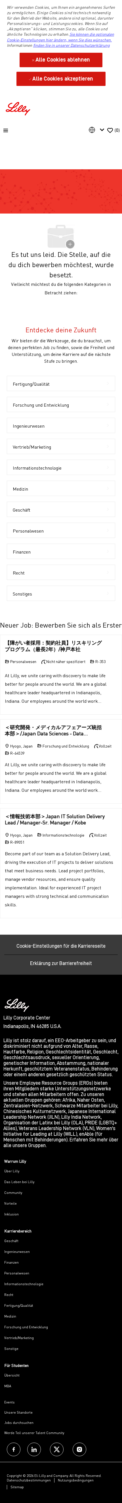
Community (13, 1192)
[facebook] (13, 1449)
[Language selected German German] (98, 129)
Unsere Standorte (18, 1412)
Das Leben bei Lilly (19, 1182)
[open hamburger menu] (5, 130)
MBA (7, 1386)
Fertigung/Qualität (18, 1305)
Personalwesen (16, 1273)
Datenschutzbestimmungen (29, 1480)
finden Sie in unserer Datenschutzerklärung (71, 45)
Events (9, 1402)
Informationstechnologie (23, 1284)
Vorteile (10, 1203)
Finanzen (11, 1262)
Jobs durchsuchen (18, 1422)
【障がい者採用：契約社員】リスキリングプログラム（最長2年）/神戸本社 (53, 645)
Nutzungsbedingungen (76, 1480)
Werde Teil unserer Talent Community (34, 1433)
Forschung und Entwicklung (26, 1327)
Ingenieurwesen (17, 1251)
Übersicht (12, 1375)
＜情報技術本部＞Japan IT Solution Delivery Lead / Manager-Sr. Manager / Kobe (55, 819)
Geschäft (11, 1241)
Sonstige (11, 1348)
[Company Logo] (19, 107)
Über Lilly (11, 1171)
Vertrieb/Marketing (19, 1338)
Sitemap (17, 1487)
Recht (8, 1295)
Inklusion (11, 1214)
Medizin (10, 1316)
